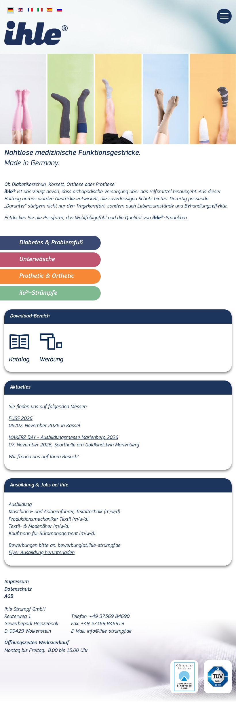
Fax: (75, 624)
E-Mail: (78, 631)
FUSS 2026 (21, 418)
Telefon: (79, 616)
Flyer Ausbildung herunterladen (42, 552)
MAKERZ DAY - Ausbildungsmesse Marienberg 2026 (63, 437)
